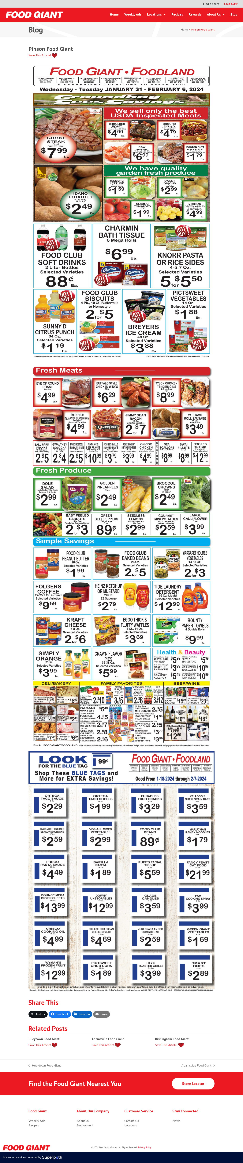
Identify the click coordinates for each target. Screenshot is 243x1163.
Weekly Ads (36, 1121)
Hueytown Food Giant (44, 1039)
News (176, 1121)
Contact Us (131, 1121)
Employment (85, 1125)
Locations (130, 1125)
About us (83, 1121)
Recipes (33, 1125)
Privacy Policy (144, 1147)
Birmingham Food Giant (172, 1039)
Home (185, 29)
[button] (38, 1014)
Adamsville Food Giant (108, 1039)
